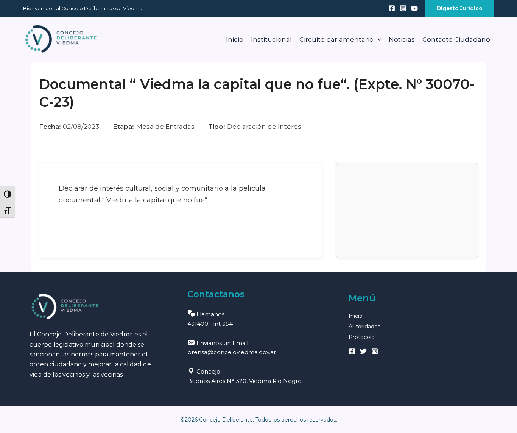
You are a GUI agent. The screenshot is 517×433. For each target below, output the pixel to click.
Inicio (234, 39)
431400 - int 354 (210, 323)
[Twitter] (363, 351)
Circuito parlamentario (336, 39)
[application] (377, 39)
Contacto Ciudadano (456, 39)
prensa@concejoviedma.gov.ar (231, 352)
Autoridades (364, 326)
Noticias (402, 39)
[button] (459, 8)
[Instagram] (403, 8)
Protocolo (362, 337)
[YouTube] (414, 8)
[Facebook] (391, 8)
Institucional (271, 39)
